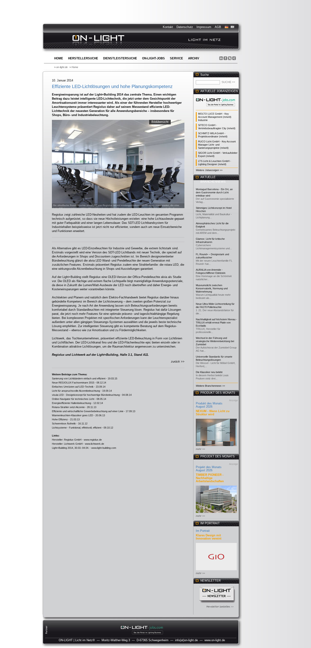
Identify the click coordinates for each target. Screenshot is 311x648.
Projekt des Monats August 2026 (209, 468)
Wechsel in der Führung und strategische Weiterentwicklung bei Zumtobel (215, 341)
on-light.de (62, 67)
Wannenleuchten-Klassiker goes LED (72, 415)
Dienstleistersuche (120, 58)
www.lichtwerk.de (94, 443)
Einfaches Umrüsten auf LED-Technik (73, 386)
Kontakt (168, 27)
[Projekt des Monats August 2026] (216, 513)
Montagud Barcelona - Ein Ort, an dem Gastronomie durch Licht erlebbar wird (214, 192)
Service (176, 58)
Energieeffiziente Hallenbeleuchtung (71, 403)
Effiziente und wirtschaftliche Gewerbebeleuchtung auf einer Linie (87, 411)
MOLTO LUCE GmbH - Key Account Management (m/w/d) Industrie (214, 116)
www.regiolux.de (93, 439)
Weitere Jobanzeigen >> (209, 170)
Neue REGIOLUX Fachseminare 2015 (73, 382)
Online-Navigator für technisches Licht (73, 399)
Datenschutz (184, 27)
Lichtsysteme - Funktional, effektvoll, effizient (76, 427)
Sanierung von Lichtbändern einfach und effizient (78, 378)
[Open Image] (118, 163)
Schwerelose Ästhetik (64, 423)
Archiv (193, 58)
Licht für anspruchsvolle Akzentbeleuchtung (76, 390)
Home (58, 58)
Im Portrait (203, 530)
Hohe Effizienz (60, 419)
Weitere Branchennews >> (210, 385)
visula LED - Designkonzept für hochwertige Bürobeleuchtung (86, 394)
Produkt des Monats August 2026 (209, 405)
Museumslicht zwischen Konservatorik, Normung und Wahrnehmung (212, 288)
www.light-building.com (103, 447)
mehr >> (200, 449)
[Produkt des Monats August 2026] (216, 446)
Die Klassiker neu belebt (209, 372)
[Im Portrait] (216, 570)
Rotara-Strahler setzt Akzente (68, 407)
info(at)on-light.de (186, 640)
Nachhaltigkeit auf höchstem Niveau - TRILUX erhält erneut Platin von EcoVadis (216, 322)
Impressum (203, 27)
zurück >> (177, 361)
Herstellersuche (83, 58)
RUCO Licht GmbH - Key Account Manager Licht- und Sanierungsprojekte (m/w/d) (217, 144)
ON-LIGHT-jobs (153, 58)
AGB (218, 27)
